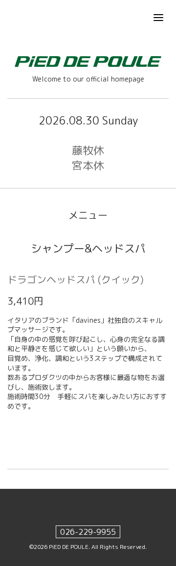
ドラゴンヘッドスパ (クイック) (75, 279)
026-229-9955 (88, 531)
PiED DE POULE (68, 547)
